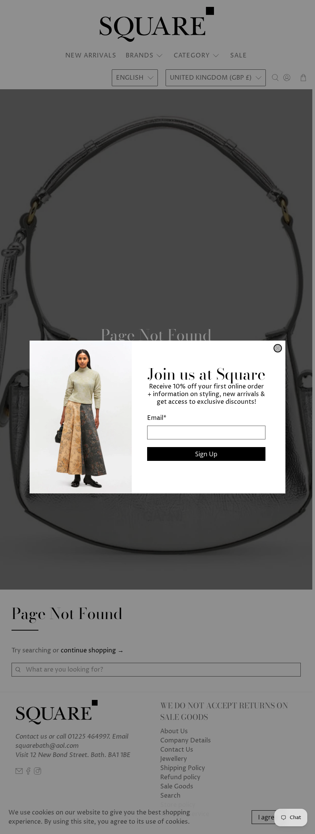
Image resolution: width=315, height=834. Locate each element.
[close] (278, 348)
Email (156, 418)
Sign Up (206, 454)
